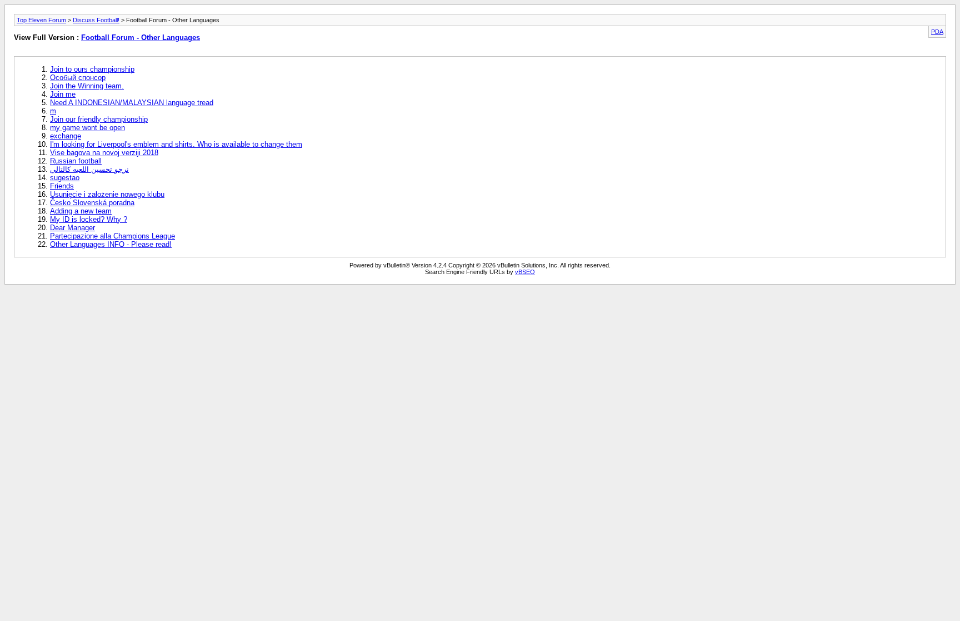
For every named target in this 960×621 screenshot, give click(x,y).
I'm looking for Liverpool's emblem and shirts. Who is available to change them (176, 144)
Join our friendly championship (99, 119)
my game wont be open (87, 127)
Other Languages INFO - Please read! (111, 244)
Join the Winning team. (87, 86)
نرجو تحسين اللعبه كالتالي (89, 169)
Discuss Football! (96, 20)
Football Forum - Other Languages (140, 37)
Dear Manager (72, 227)
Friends (62, 186)
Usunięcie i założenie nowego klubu (107, 194)
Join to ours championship (92, 69)
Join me (63, 94)
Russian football (76, 161)
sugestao (64, 177)
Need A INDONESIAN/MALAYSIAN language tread (131, 102)
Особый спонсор (78, 77)
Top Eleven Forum (41, 20)
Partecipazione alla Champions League (112, 236)
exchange (65, 136)
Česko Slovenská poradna (92, 202)
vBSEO (525, 272)
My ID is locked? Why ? (88, 219)
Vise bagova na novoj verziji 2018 (104, 152)
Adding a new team (81, 211)
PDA (937, 31)
